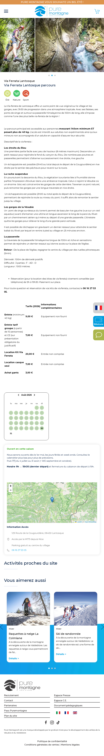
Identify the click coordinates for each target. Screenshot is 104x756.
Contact (8, 700)
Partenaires (10, 705)
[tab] (49, 75)
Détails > (14, 658)
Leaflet (79, 522)
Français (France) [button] (98, 306)
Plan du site (10, 716)
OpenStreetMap (90, 522)
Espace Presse (62, 695)
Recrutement (11, 695)
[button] (6, 11)
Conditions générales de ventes (41, 744)
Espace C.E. (60, 700)
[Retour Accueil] (52, 11)
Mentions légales (70, 744)
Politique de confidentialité (52, 741)
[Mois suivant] (34, 395)
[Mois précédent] (19, 395)
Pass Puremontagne (15, 710)
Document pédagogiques (68, 705)
